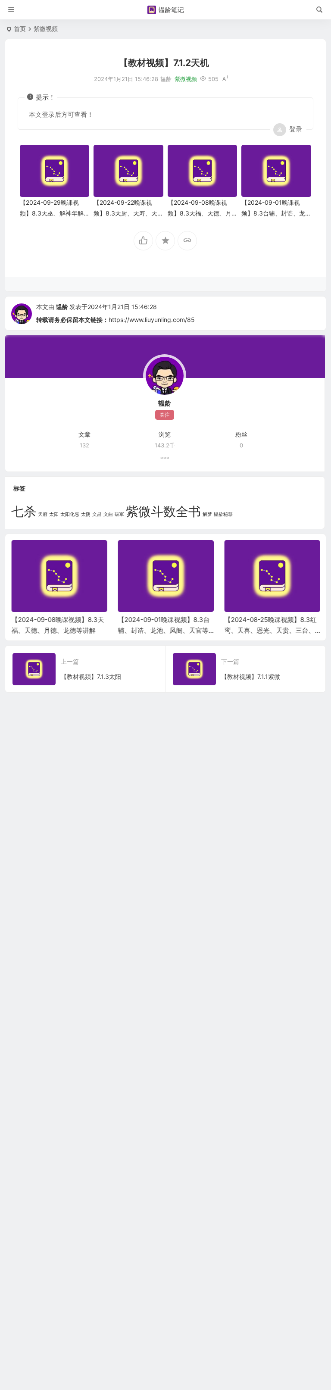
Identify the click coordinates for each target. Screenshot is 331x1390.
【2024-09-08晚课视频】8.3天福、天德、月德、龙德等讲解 (199, 213)
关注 (164, 415)
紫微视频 (46, 28)
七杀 (23, 511)
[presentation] (269, 554)
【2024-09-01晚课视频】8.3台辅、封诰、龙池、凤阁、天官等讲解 (273, 213)
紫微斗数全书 (163, 511)
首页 (20, 28)
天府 (42, 514)
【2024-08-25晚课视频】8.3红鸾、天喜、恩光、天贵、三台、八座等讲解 (270, 630)
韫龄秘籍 (223, 514)
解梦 (207, 514)
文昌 (97, 514)
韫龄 (62, 306)
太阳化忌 (69, 514)
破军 (119, 514)
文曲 (108, 514)
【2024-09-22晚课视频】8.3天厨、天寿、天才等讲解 (125, 213)
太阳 (54, 514)
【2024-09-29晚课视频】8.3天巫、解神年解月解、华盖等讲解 (52, 213)
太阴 (86, 514)
